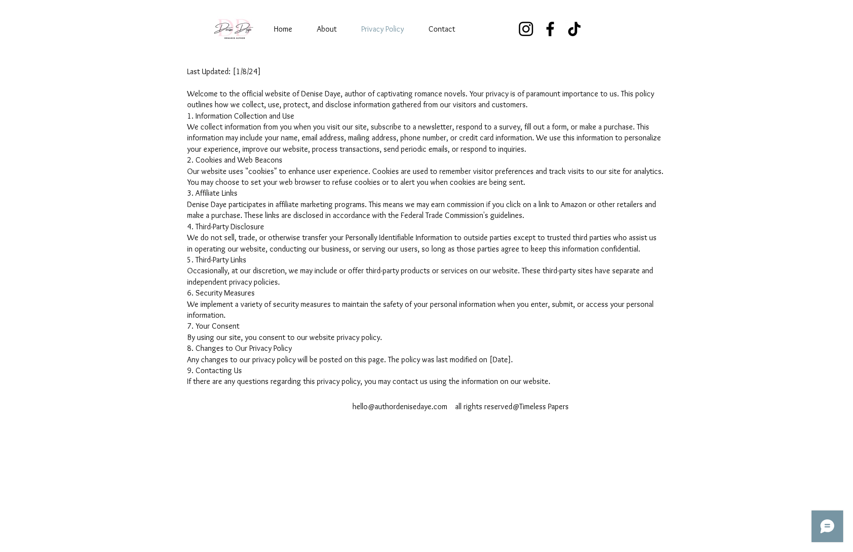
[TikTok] (574, 29)
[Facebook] (550, 29)
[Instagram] (526, 29)
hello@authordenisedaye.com (399, 406)
